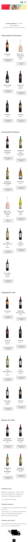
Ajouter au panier (8, 60)
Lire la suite (21, 63)
